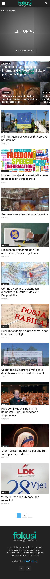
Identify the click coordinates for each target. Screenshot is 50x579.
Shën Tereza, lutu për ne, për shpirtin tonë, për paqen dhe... (23, 452)
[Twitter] (28, 568)
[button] (46, 3)
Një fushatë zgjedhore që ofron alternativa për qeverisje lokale (20, 251)
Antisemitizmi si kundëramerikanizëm (24, 214)
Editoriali (6, 63)
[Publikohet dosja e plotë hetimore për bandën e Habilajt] (25, 316)
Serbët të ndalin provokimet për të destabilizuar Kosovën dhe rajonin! (22, 371)
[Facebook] (21, 568)
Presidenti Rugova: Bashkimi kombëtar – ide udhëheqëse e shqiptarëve (19, 412)
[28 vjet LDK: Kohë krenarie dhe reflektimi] (25, 478)
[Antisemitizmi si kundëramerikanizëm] (25, 199)
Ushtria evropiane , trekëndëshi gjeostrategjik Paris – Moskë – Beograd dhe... (20, 292)
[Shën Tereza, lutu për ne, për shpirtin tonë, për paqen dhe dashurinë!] (25, 435)
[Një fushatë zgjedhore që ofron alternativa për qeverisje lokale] (25, 234)
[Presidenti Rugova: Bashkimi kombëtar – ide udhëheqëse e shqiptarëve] (25, 393)
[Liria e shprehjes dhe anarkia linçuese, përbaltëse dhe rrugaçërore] (25, 160)
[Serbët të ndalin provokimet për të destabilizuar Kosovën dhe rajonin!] (25, 354)
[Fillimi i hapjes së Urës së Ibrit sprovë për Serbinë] (25, 121)
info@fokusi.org (31, 561)
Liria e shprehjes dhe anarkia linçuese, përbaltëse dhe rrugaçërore (24, 177)
